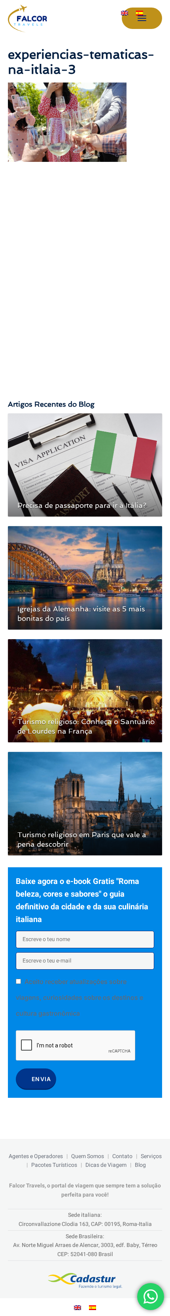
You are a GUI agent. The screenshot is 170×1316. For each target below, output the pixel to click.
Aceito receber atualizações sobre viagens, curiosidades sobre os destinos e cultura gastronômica (79, 997)
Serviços (151, 1156)
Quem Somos (87, 1156)
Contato (122, 1156)
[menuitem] (124, 13)
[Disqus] (85, 273)
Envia (41, 1079)
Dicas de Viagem (106, 1165)
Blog (140, 1165)
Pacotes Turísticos (54, 1165)
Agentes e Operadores (36, 1156)
